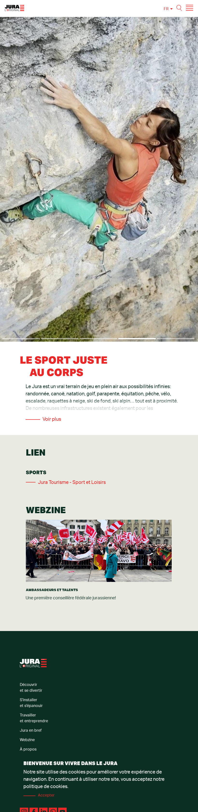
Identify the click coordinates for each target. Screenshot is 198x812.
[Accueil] (14, 7)
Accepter (46, 795)
